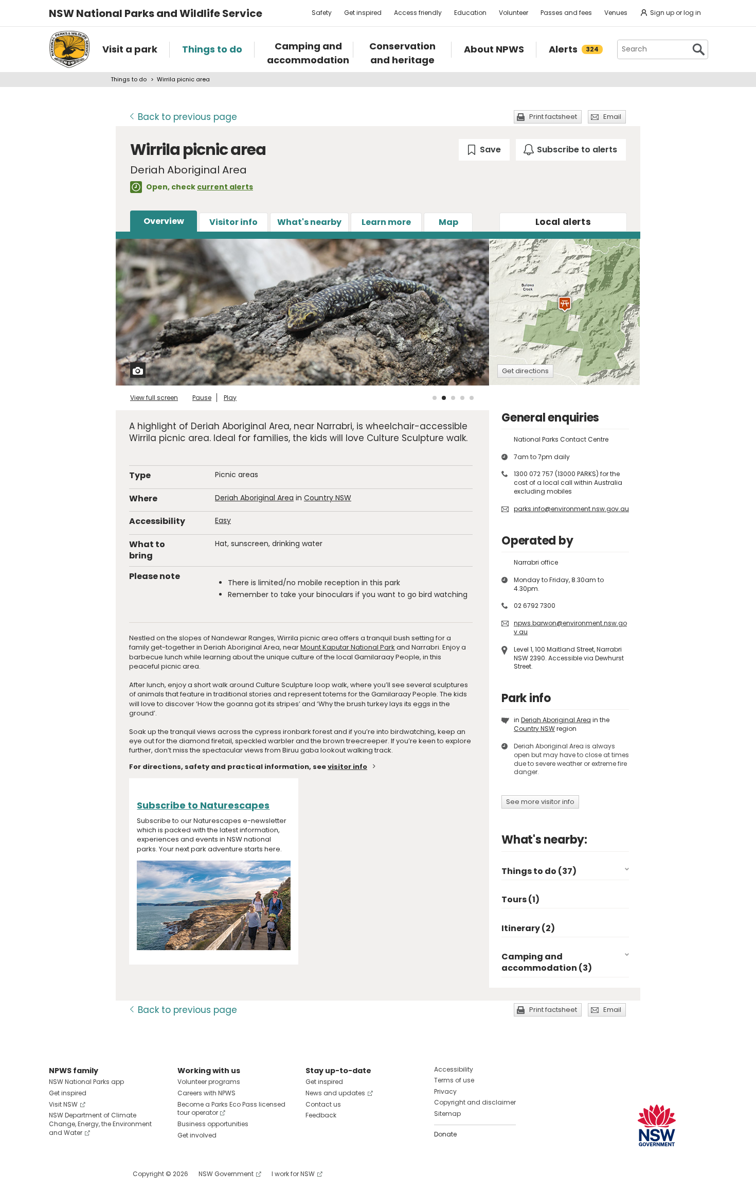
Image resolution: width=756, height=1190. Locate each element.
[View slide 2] (444, 398)
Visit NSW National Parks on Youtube (102, 1173)
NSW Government (226, 1173)
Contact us (323, 1104)
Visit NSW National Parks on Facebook (58, 1173)
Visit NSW (63, 1104)
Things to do (129, 79)
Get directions (525, 371)
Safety (322, 12)
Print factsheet (553, 116)
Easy (223, 520)
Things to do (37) (539, 871)
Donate (445, 1134)
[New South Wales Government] (657, 1125)
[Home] (69, 49)
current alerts (225, 187)
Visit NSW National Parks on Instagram (80, 1173)
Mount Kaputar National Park (347, 647)
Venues (615, 12)
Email (612, 116)
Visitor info (233, 222)
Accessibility (453, 1069)
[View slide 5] (472, 398)
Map (448, 222)
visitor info (347, 767)
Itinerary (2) (528, 928)
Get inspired (363, 12)
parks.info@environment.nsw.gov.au (571, 508)
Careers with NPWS (206, 1093)
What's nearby (309, 222)
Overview (163, 221)
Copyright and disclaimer (475, 1102)
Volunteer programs (208, 1081)
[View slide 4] (462, 398)
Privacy (445, 1091)
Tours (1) (520, 899)
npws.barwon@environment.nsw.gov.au (570, 627)
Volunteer (513, 12)
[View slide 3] (453, 398)
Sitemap (447, 1113)
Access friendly (418, 12)
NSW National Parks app (86, 1081)
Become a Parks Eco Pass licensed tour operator (231, 1108)
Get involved (197, 1135)
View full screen (154, 397)
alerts (563, 222)
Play (230, 397)
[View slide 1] (435, 398)
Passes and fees (566, 12)
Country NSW (327, 498)
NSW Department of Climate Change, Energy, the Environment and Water (100, 1124)
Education (470, 12)
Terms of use (454, 1080)
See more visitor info (540, 802)
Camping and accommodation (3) (546, 962)
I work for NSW (293, 1173)
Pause (201, 397)
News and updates (335, 1093)
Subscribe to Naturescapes (203, 805)
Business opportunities (212, 1123)
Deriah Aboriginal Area (254, 498)
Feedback (320, 1115)
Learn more (386, 222)
